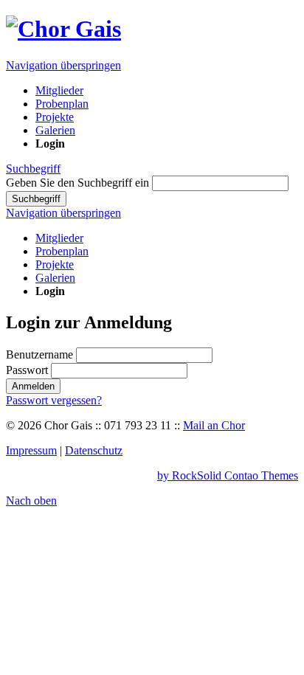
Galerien (55, 277)
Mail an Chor (214, 425)
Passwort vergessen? (54, 400)
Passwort (27, 370)
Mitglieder (59, 238)
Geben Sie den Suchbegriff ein (77, 182)
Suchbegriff (33, 168)
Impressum (31, 450)
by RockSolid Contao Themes (227, 475)
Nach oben (31, 500)
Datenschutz (93, 450)
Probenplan (62, 251)
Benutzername (39, 354)
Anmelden (33, 386)
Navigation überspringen (63, 65)
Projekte (54, 264)
